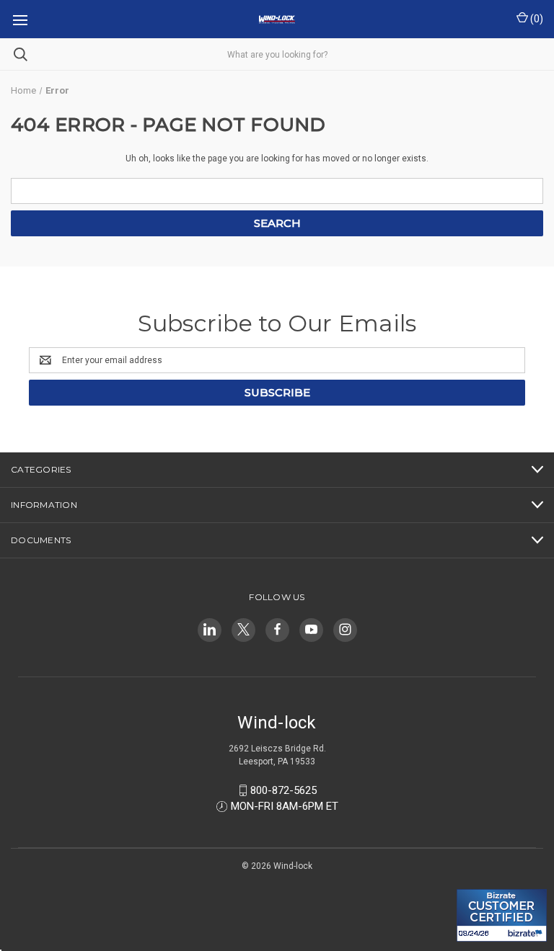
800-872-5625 (283, 790)
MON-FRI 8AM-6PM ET (284, 806)
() (535, 18)
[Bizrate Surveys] (476, 880)
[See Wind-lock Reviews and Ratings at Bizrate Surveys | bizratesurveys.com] (502, 915)
